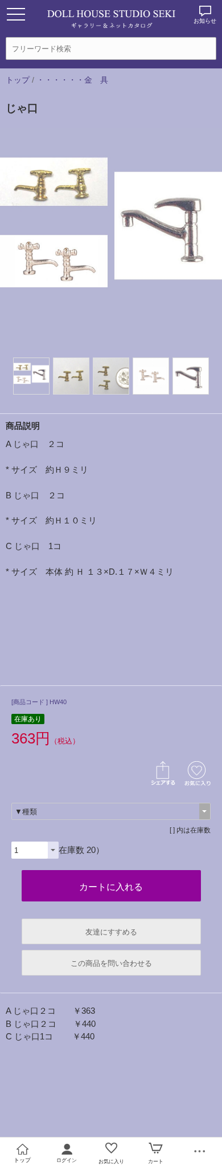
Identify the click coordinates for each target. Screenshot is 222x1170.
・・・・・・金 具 (72, 79)
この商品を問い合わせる (111, 963)
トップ (18, 79)
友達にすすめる (111, 932)
